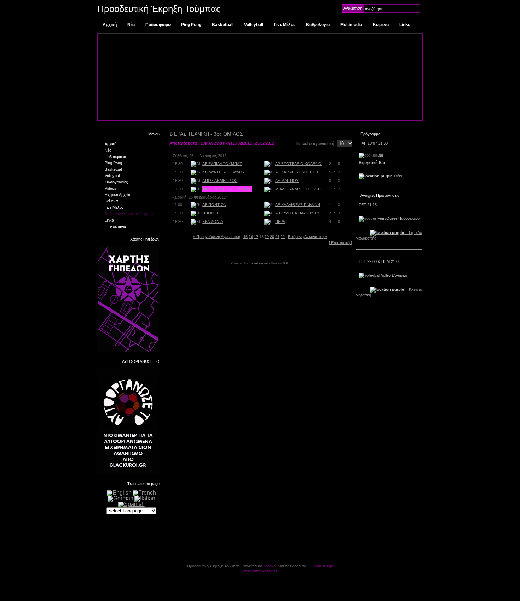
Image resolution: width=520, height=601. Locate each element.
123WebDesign (320, 566)
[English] (119, 492)
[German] (120, 498)
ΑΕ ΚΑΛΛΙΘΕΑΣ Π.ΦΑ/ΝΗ (297, 204)
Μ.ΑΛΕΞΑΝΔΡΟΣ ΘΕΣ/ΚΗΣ (299, 189)
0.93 (286, 263)
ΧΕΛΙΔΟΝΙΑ (212, 221)
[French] (144, 492)
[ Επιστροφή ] (340, 243)
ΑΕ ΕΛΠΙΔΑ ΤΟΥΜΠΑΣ (222, 163)
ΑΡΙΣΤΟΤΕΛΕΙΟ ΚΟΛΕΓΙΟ (298, 163)
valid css (269, 571)
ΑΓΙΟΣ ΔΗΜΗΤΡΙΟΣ (219, 180)
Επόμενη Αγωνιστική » (307, 237)
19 (267, 237)
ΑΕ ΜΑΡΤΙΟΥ (287, 180)
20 (272, 237)
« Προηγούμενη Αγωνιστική (216, 237)
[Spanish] (131, 504)
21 (277, 237)
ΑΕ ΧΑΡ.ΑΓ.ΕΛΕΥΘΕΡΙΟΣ (297, 172)
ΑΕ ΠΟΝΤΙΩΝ (214, 204)
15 (245, 237)
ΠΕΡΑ (280, 221)
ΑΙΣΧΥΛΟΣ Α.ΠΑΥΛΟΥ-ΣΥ (297, 213)
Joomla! (270, 566)
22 (283, 237)
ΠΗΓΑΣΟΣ (211, 213)
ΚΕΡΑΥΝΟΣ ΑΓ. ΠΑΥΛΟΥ (223, 172)
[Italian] (144, 498)
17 (256, 237)
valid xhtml (252, 571)
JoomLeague (258, 263)
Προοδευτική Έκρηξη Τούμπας (159, 9)
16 (251, 237)
